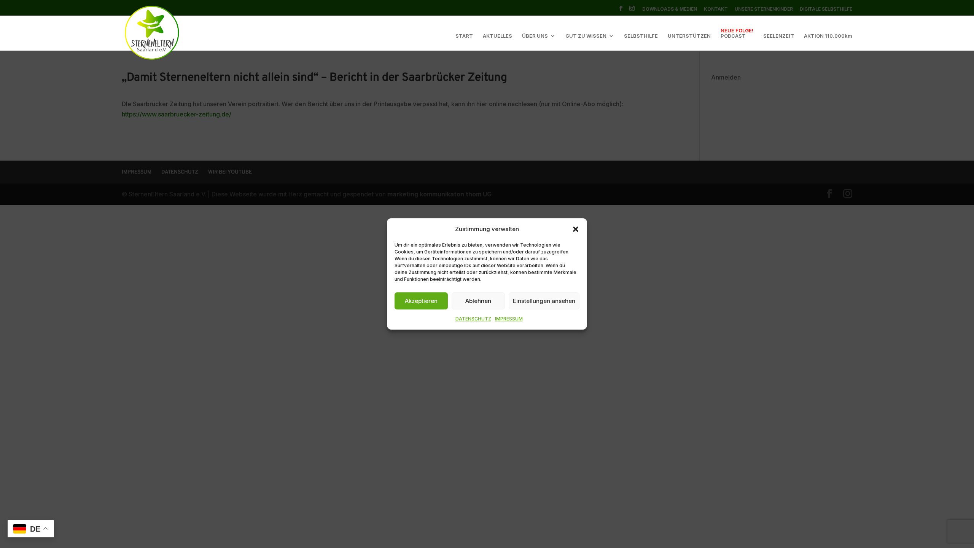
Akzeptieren (421, 300)
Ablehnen (478, 300)
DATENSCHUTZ (473, 319)
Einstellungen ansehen (544, 300)
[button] (575, 229)
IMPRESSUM (509, 319)
